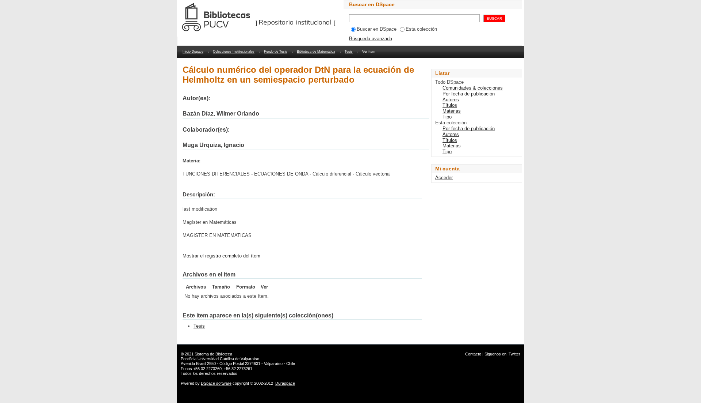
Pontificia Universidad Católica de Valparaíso (220, 359)
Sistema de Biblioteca (213, 354)
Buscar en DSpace (377, 29)
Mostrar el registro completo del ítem (221, 256)
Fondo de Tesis (275, 51)
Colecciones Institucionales (233, 51)
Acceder (444, 177)
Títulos (450, 105)
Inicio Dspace (193, 51)
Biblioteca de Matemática (316, 51)
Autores (451, 99)
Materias (452, 111)
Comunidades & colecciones (473, 88)
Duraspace (285, 383)
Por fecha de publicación (469, 94)
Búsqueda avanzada (370, 38)
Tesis (349, 51)
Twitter (514, 354)
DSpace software (216, 383)
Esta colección (421, 29)
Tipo (447, 117)
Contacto (473, 354)
